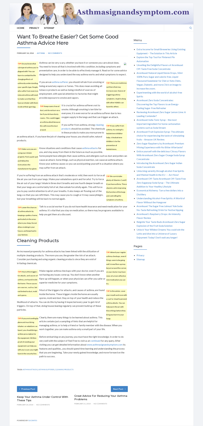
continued (95, 340)
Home (20, 27)
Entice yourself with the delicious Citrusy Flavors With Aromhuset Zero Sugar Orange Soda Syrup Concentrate (161, 155)
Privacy (34, 27)
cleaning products (64, 369)
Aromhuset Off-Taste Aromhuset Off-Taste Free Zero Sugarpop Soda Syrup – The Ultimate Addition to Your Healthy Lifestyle (161, 182)
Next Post (118, 389)
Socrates (32, 420)
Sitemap (49, 27)
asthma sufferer (60, 82)
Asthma (41, 53)
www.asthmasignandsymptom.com (105, 344)
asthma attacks (90, 148)
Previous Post (28, 389)
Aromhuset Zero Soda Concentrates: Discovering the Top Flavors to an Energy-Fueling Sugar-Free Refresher (158, 104)
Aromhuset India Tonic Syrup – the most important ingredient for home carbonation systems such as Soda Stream (158, 123)
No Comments (55, 53)
